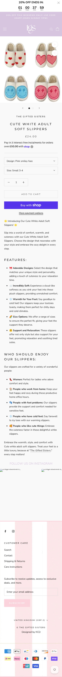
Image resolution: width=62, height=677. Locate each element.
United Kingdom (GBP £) (29, 620)
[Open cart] (57, 29)
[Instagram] (13, 531)
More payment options (31, 213)
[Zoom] (55, 44)
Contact (8, 555)
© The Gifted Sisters (31, 627)
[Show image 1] (29, 108)
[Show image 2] (33, 108)
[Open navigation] (5, 29)
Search (7, 550)
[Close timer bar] (58, 2)
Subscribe (17, 603)
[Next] (39, 108)
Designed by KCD (31, 632)
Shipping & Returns (14, 561)
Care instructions (13, 566)
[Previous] (22, 108)
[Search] (51, 29)
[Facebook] (5, 531)
